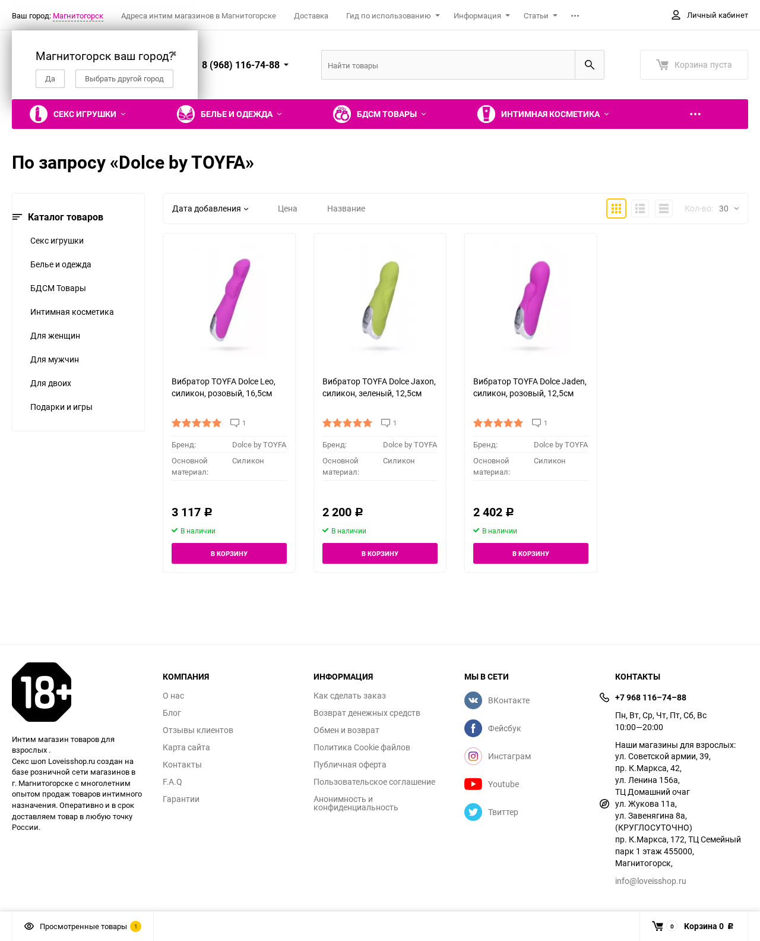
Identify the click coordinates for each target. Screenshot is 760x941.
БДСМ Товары (58, 287)
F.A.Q (172, 782)
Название (346, 208)
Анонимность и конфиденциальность (356, 803)
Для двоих (50, 383)
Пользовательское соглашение (374, 782)
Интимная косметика (72, 311)
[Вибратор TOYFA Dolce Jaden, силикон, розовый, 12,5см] (530, 300)
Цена (287, 208)
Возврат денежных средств (367, 713)
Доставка (311, 15)
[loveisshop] (78, 692)
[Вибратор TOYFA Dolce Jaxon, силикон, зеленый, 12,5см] (380, 300)
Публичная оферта (350, 764)
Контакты (182, 764)
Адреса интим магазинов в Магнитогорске (198, 15)
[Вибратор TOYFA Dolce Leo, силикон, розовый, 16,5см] (229, 300)
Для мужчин (54, 359)
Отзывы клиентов (198, 730)
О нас (173, 695)
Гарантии (181, 799)
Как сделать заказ (350, 695)
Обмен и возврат (346, 730)
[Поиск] (589, 65)
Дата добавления (206, 208)
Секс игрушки (57, 240)
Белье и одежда (60, 264)
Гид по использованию (388, 15)
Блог (172, 713)
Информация (477, 15)
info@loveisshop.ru (650, 880)
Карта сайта (186, 747)
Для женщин (55, 335)
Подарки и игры (61, 406)
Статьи (536, 15)
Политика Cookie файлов (362, 747)
